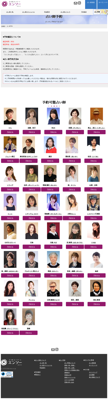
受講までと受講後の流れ (72, 370)
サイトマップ (93, 372)
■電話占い (37, 374)
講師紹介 (67, 372)
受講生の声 (67, 375)
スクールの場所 (69, 380)
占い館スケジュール (28, 12)
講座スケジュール (69, 377)
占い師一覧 (43, 363)
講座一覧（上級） (69, 368)
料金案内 (47, 12)
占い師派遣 (91, 2)
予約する (10, 132)
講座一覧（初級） (69, 365)
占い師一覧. (10, 12)
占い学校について (69, 363)
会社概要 (91, 375)
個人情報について (94, 377)
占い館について (65, 12)
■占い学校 (62, 360)
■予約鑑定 (37, 372)
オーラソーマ (93, 365)
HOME (3, 26)
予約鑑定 (84, 12)
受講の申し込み (69, 382)
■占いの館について (40, 360)
